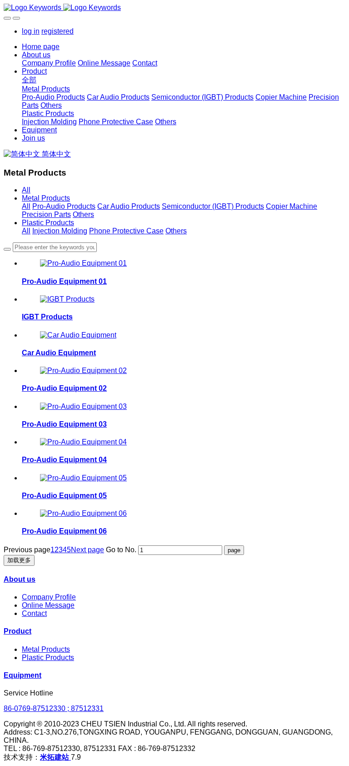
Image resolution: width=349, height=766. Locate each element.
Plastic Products (48, 223)
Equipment (22, 675)
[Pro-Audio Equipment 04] (83, 442)
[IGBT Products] (67, 299)
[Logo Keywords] (174, 8)
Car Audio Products (128, 206)
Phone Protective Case (126, 231)
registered (57, 31)
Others (83, 214)
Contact (34, 613)
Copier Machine (291, 206)
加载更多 (19, 560)
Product (17, 631)
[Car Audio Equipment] (78, 335)
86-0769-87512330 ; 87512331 (54, 708)
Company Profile (49, 597)
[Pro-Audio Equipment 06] (83, 513)
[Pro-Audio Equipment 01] (83, 263)
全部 (29, 80)
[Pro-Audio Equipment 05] (83, 478)
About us (19, 579)
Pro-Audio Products (63, 206)
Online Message (48, 605)
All (26, 190)
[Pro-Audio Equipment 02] (83, 370)
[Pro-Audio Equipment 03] (83, 406)
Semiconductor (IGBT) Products (213, 206)
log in (31, 31)
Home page (41, 46)
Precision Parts (46, 214)
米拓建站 (55, 757)
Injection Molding (59, 231)
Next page (87, 550)
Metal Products (46, 198)
